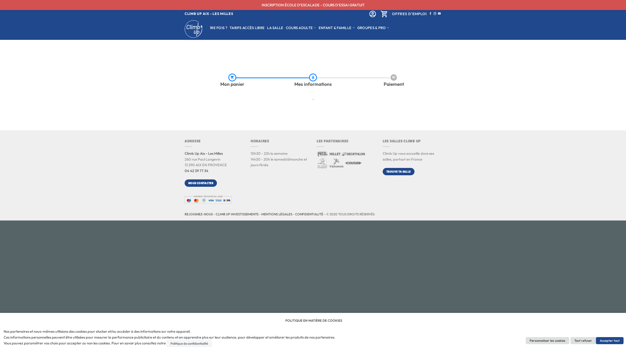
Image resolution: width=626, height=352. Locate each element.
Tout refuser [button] (583, 340)
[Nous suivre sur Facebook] (430, 13)
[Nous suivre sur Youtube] (439, 13)
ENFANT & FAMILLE (335, 27)
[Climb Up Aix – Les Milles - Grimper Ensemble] (193, 29)
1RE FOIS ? (218, 27)
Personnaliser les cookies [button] (547, 340)
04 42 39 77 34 (196, 170)
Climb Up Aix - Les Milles (204, 153)
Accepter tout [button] (610, 340)
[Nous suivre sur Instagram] (435, 13)
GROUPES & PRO (371, 27)
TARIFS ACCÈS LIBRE (247, 27)
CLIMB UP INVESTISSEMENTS (237, 214)
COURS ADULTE (299, 27)
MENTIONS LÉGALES (276, 214)
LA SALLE (275, 27)
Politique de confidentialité (189, 343)
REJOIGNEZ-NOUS (199, 214)
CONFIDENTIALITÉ (309, 214)
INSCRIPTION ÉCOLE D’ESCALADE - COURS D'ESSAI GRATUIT (313, 5)
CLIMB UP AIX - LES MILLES (209, 13)
